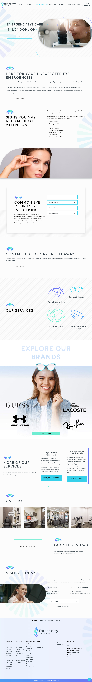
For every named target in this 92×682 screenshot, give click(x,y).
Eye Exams (30, 4)
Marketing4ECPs (43, 680)
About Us (21, 4)
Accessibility (9, 666)
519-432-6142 (85, 6)
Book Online (19, 36)
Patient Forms (10, 656)
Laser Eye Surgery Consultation (77, 479)
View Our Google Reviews (27, 541)
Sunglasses (40, 647)
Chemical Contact (54, 197)
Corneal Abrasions (54, 207)
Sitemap (8, 658)
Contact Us (20, 266)
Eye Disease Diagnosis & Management (51, 478)
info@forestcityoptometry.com (81, 593)
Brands (52, 4)
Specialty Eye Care (42, 4)
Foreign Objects (53, 202)
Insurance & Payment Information (9, 649)
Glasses (39, 645)
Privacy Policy (9, 660)
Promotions (9, 653)
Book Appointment (74, 4)
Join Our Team (10, 673)
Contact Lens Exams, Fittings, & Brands (20, 660)
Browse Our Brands (46, 433)
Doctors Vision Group (50, 620)
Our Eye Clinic (10, 645)
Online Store (62, 4)
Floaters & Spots (53, 213)
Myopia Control (30, 650)
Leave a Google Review (28, 546)
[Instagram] (67, 645)
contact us (65, 111)
